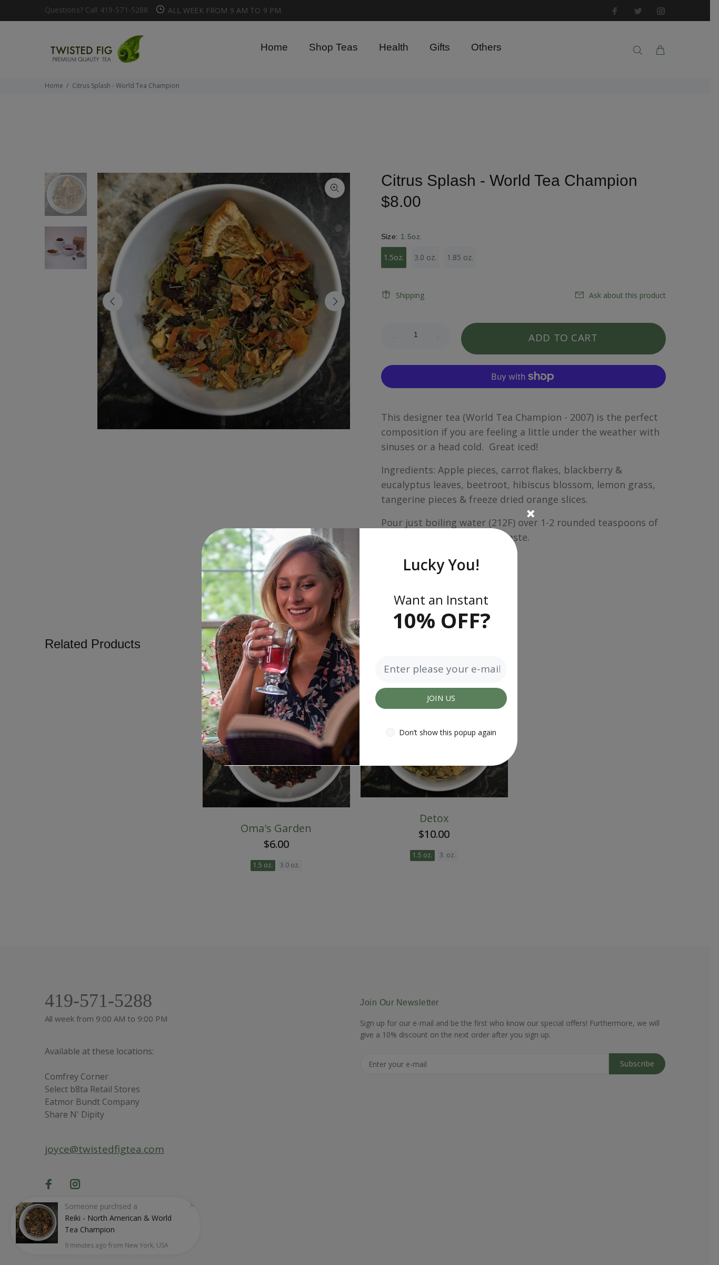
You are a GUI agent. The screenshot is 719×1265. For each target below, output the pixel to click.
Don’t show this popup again (447, 732)
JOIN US (441, 698)
